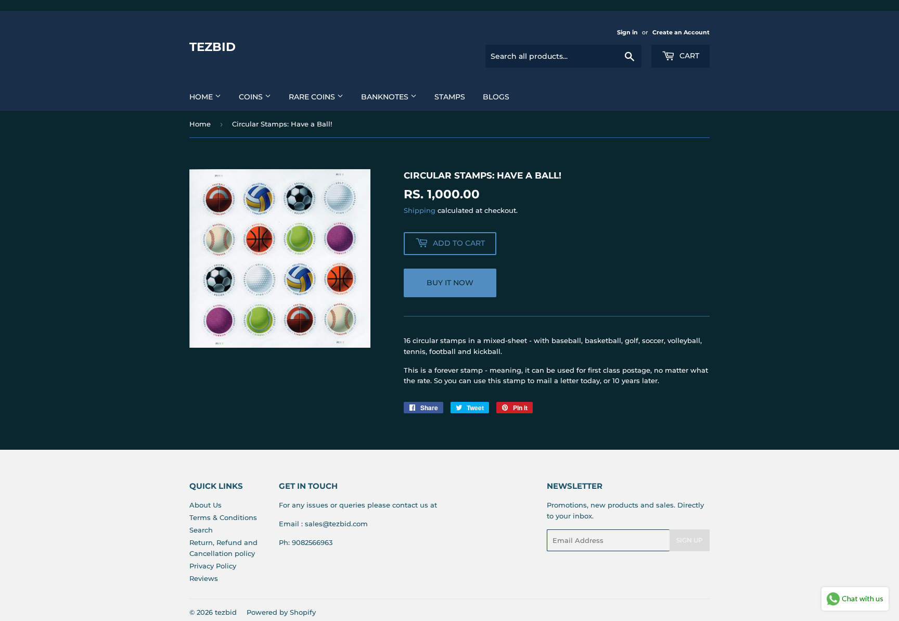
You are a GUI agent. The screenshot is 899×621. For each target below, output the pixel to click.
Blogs (496, 97)
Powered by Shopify (281, 612)
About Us (205, 505)
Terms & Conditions (223, 517)
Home (202, 97)
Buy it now (450, 282)
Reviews (203, 578)
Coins (252, 97)
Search (201, 530)
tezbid (212, 47)
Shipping (419, 210)
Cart (688, 55)
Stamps (449, 97)
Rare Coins (313, 97)
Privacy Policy (212, 566)
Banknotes (385, 97)
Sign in (627, 32)
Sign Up (689, 540)
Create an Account (681, 32)
